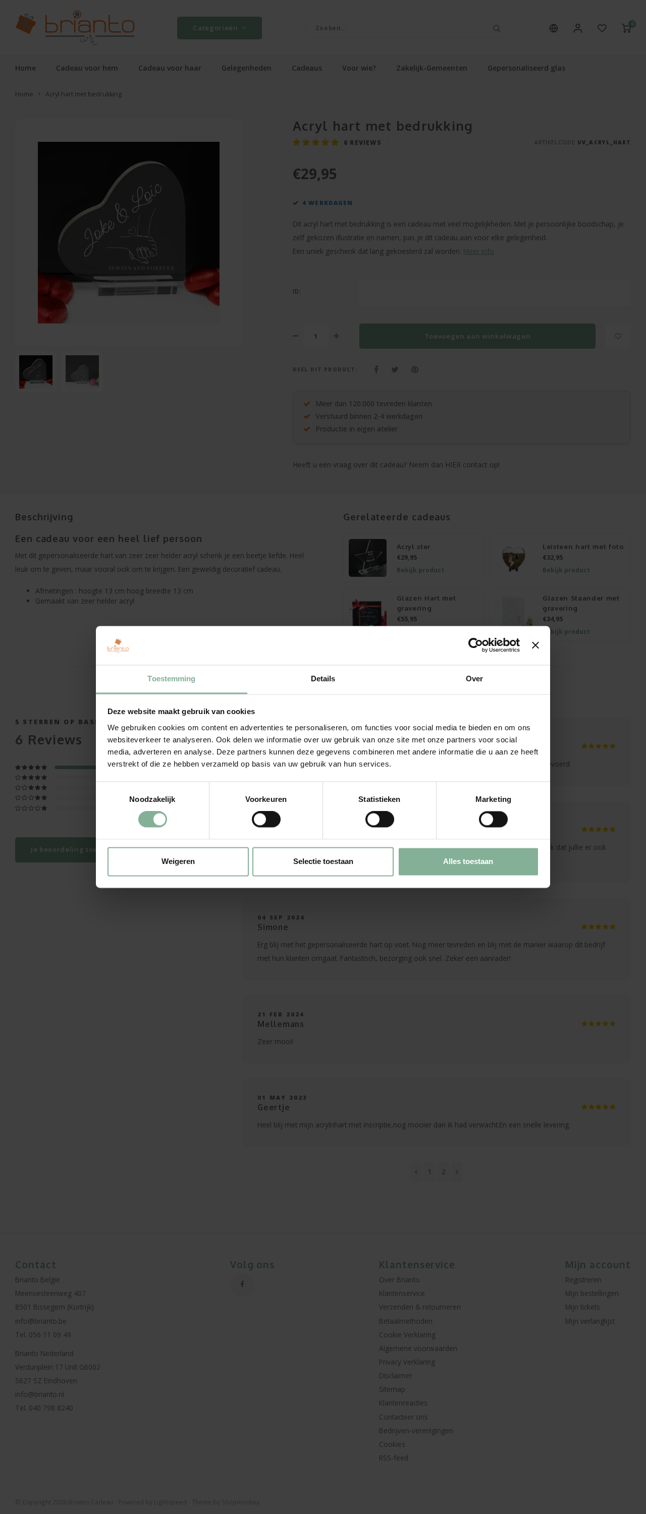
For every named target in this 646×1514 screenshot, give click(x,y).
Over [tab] (474, 678)
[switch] (266, 820)
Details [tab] (323, 678)
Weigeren (178, 861)
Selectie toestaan (323, 861)
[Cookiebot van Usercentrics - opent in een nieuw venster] (476, 645)
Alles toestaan (468, 861)
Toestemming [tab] (171, 678)
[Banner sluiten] (535, 645)
